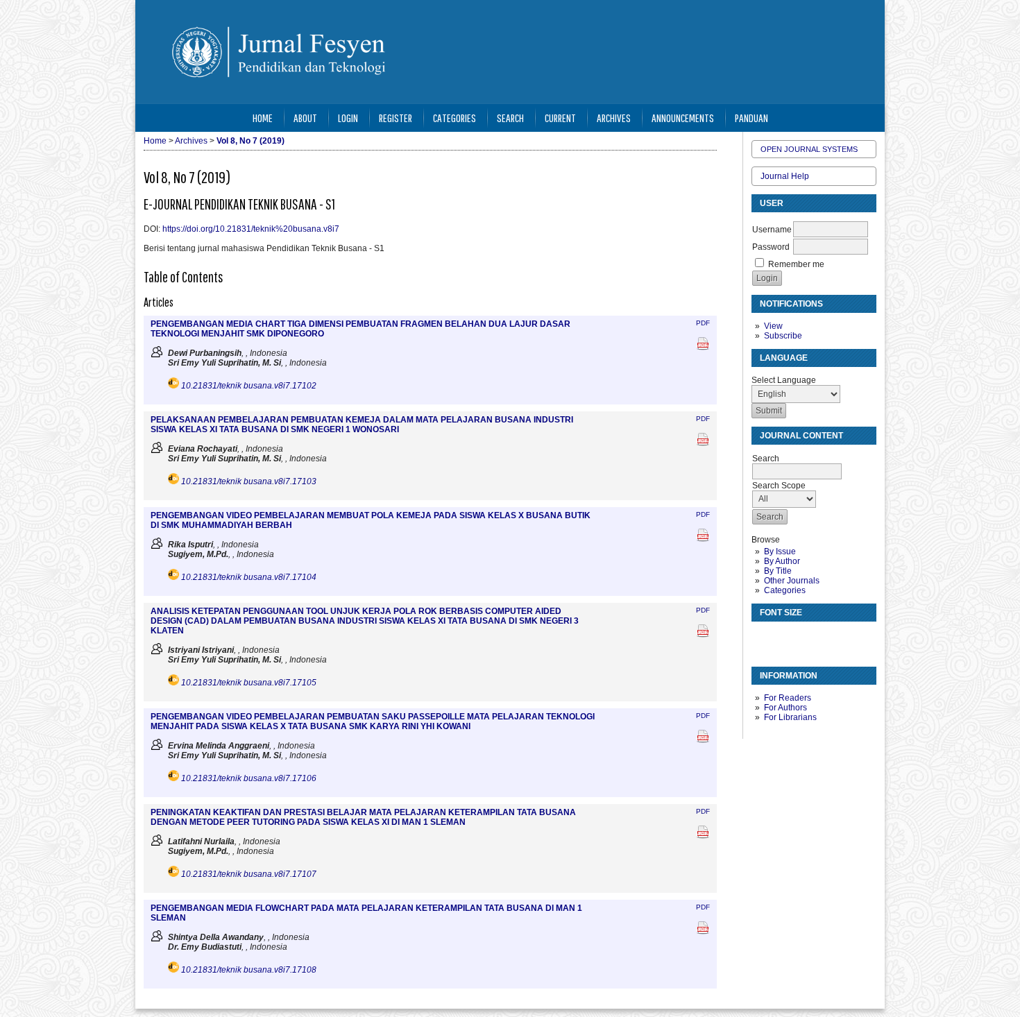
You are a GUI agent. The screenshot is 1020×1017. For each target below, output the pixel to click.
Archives (614, 117)
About (305, 117)
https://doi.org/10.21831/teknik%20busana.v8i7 (250, 229)
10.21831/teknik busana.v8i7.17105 (248, 682)
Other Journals (791, 581)
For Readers (787, 698)
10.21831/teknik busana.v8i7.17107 (248, 874)
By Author (782, 561)
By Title (778, 571)
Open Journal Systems (809, 149)
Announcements (683, 117)
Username (772, 229)
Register (395, 117)
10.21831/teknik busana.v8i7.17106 (248, 778)
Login (348, 117)
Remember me (796, 264)
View (773, 326)
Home (263, 117)
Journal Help (784, 176)
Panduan (751, 117)
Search (510, 117)
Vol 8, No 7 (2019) (250, 141)
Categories (785, 590)
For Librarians (790, 717)
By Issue (780, 551)
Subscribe (783, 336)
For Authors (785, 707)
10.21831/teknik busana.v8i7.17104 (248, 577)
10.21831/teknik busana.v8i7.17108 (248, 970)
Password (771, 247)
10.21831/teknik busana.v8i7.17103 (248, 481)
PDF (703, 323)
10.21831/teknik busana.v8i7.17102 (248, 386)
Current (560, 117)
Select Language (783, 380)
